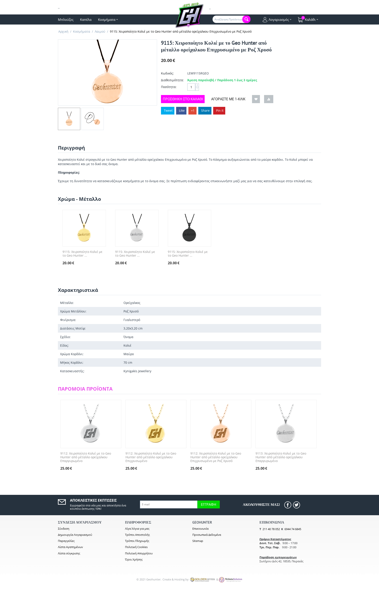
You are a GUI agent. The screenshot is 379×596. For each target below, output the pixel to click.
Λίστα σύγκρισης (69, 553)
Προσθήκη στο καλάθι (183, 99)
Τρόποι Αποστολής (137, 535)
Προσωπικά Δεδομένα (206, 535)
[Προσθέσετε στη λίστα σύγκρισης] (268, 99)
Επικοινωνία (200, 529)
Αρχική (63, 31)
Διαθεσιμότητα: (172, 80)
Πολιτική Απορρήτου (139, 553)
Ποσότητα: (169, 87)
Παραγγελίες (66, 541)
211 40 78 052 (271, 529)
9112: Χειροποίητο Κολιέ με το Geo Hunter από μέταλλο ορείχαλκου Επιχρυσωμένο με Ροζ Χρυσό (215, 457)
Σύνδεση (63, 529)
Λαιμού (100, 31)
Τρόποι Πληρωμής (137, 541)
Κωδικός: (167, 73)
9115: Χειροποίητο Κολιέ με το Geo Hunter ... (82, 253)
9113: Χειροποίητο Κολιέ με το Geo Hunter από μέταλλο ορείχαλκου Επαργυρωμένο (281, 457)
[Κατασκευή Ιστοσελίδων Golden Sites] (202, 579)
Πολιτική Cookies (136, 547)
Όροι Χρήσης (134, 559)
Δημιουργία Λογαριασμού (75, 535)
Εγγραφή (208, 504)
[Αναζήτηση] (246, 19)
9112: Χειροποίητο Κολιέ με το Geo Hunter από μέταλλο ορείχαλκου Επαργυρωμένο (85, 457)
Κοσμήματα (81, 31)
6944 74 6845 (292, 529)
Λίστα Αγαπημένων (70, 547)
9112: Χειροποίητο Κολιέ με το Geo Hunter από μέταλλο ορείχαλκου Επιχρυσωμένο (150, 457)
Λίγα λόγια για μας (137, 529)
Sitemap (197, 541)
